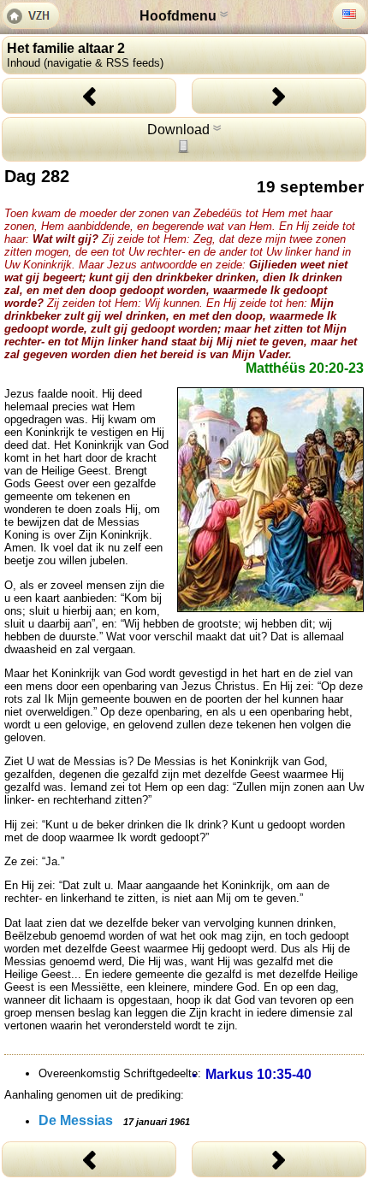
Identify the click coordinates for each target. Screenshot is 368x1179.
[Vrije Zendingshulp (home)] (31, 17)
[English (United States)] (349, 14)
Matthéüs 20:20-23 (305, 368)
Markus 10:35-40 (258, 1074)
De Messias (114, 1120)
